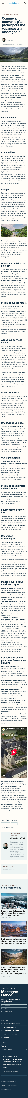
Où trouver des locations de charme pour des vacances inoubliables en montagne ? (13, 941)
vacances (14, 824)
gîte (8, 820)
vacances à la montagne (8, 827)
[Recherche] (24, 3)
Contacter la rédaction (14, 1049)
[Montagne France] (14, 2)
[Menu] (3, 3)
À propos (14, 1046)
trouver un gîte (5, 824)
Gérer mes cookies (6, 1094)
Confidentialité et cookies (9, 1085)
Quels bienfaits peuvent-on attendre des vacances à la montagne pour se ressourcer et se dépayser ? (13, 970)
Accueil (3, 9)
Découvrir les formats (14, 1071)
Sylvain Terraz (17, 838)
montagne (14, 820)
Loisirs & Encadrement (11, 9)
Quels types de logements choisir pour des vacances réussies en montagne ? (13, 913)
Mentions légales (6, 1089)
